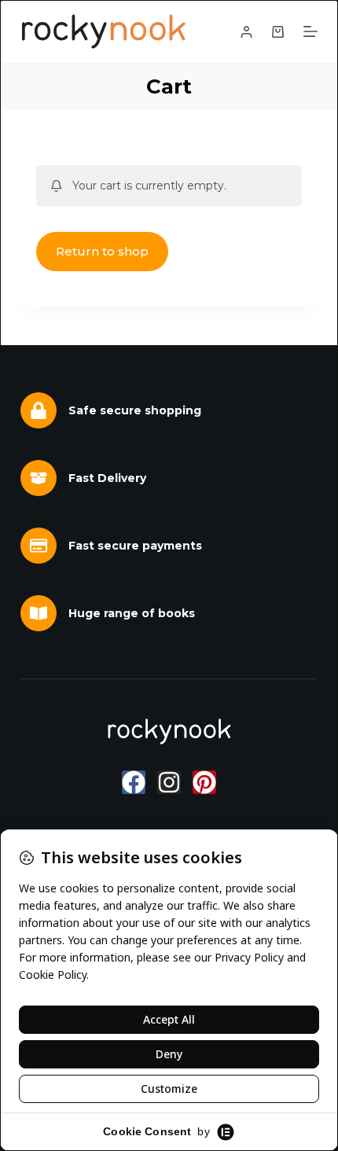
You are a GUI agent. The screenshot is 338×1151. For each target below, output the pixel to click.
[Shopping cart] (278, 32)
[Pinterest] (204, 782)
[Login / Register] (246, 32)
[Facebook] (133, 782)
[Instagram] (169, 782)
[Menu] (310, 31)
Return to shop (102, 251)
